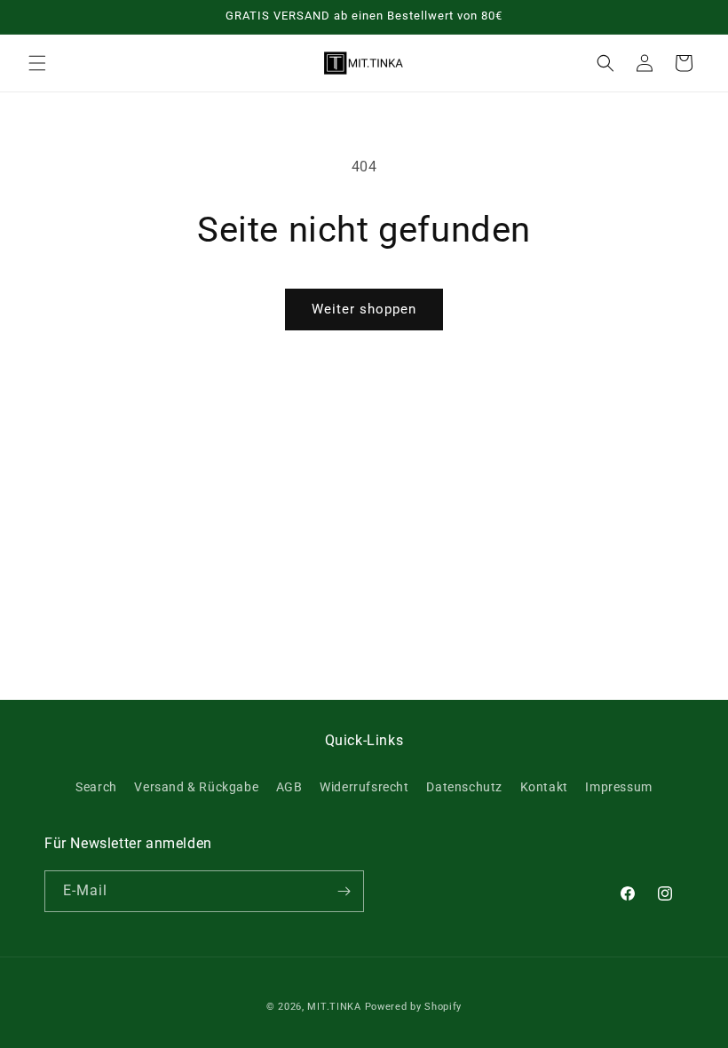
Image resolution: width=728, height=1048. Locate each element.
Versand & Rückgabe (196, 787)
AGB (289, 787)
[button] (37, 63)
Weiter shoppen (364, 309)
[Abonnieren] (343, 891)
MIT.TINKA (333, 1006)
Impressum (618, 787)
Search (96, 787)
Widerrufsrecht (364, 787)
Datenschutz (464, 787)
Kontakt (544, 787)
